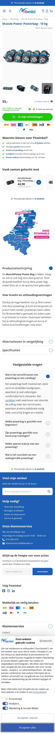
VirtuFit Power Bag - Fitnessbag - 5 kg (26, 179)
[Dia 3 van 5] (34, 88)
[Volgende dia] (48, 56)
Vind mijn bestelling (14, 506)
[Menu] (4, 11)
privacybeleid (39, 692)
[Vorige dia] (7, 56)
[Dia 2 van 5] (21, 88)
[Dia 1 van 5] (7, 88)
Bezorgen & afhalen (14, 510)
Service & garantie (13, 518)
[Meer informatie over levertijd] (29, 109)
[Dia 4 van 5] (47, 88)
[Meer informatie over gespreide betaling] (52, 101)
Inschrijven (42, 571)
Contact (6, 632)
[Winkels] (43, 11)
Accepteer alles (27, 727)
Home (4, 19)
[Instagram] (8, 590)
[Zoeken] (10, 11)
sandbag (10, 400)
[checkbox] (11, 699)
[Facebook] (3, 590)
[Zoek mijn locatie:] (39, 11)
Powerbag (14, 19)
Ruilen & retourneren (14, 514)
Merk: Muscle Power (44, 28)
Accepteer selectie (27, 718)
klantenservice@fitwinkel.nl (19, 543)
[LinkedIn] (13, 590)
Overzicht (47, 640)
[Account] (47, 11)
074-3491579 (12, 539)
